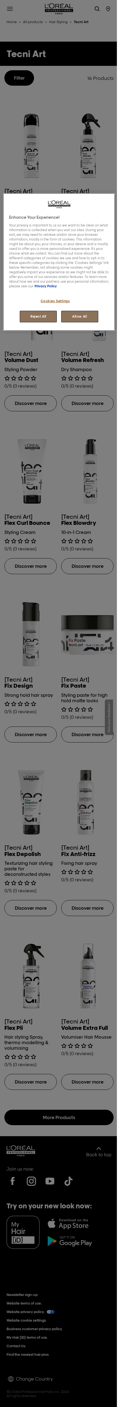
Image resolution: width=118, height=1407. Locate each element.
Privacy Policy (46, 286)
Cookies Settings (55, 301)
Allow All (79, 316)
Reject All (38, 316)
